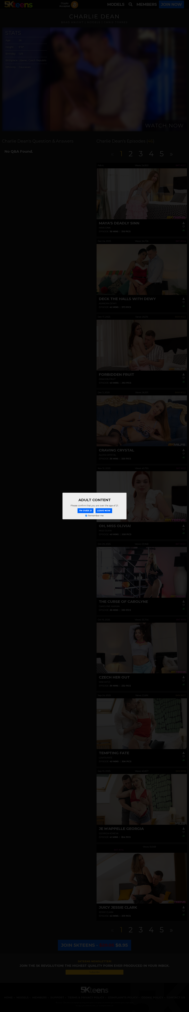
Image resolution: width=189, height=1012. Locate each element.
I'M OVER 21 (85, 510)
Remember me (96, 515)
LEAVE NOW (103, 510)
